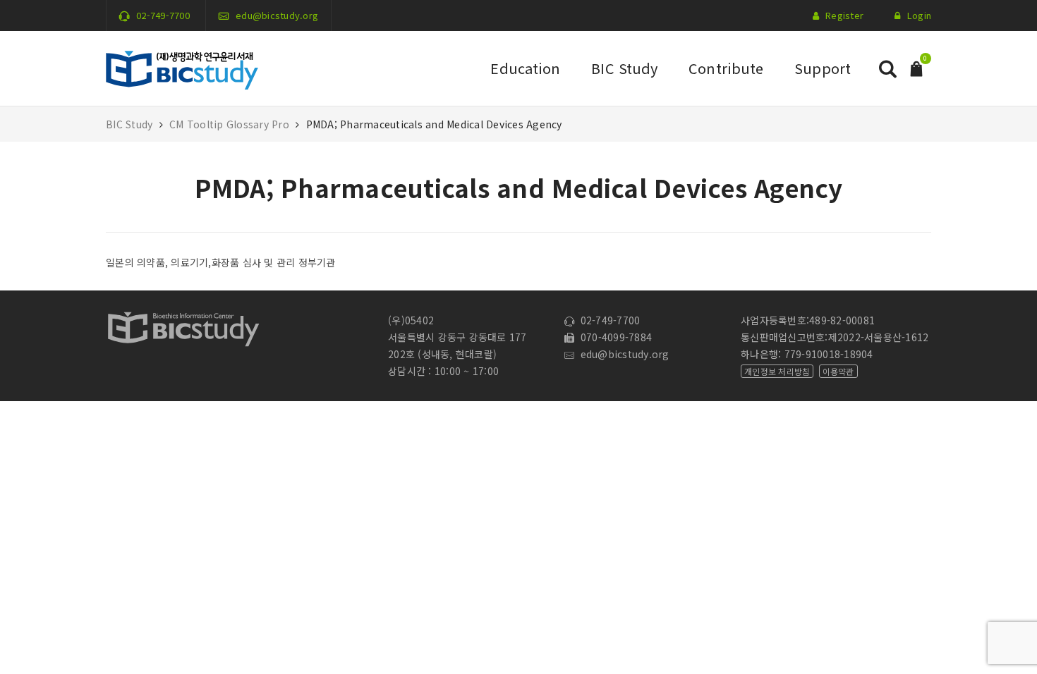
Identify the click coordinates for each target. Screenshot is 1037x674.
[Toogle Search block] (887, 69)
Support (822, 68)
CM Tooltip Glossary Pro (229, 124)
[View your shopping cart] (916, 67)
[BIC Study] (182, 67)
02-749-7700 (163, 15)
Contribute (726, 68)
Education (525, 68)
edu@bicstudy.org (277, 15)
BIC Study (624, 68)
